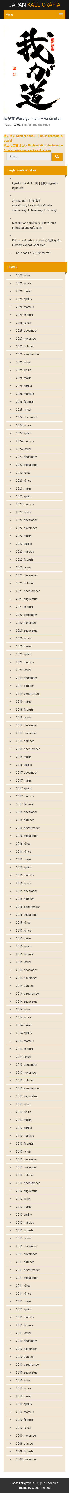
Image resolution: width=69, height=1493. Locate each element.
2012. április (24, 1214)
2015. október (25, 899)
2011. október (25, 1262)
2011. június (23, 1293)
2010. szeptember (28, 1364)
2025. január (23, 409)
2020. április (24, 654)
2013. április (24, 1128)
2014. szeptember (28, 993)
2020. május (23, 646)
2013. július (23, 1104)
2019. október (25, 686)
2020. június (23, 638)
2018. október (25, 741)
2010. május (23, 1396)
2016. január (23, 883)
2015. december (26, 891)
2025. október (25, 346)
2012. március (25, 1222)
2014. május (23, 1025)
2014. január (23, 1057)
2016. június (23, 851)
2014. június (23, 1017)
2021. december (26, 575)
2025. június (23, 370)
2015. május (23, 938)
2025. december (26, 330)
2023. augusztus (26, 465)
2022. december (26, 520)
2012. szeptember (28, 1183)
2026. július (23, 275)
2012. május (23, 1206)
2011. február (24, 1325)
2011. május (23, 1301)
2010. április (24, 1404)
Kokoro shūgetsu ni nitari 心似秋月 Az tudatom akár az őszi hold (36, 243)
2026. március (25, 307)
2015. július (23, 922)
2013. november (26, 1072)
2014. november (26, 978)
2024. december (26, 417)
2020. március (25, 662)
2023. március (25, 504)
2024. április (24, 433)
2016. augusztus (26, 836)
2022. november (26, 528)
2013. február (24, 1143)
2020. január (23, 670)
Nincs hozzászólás (37, 124)
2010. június (23, 1388)
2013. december (26, 1064)
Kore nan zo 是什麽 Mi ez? (33, 253)
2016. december (26, 812)
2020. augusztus (26, 630)
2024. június (23, 425)
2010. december (26, 1341)
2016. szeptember (28, 828)
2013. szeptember (28, 1088)
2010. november (26, 1349)
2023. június (23, 480)
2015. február (24, 954)
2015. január (23, 962)
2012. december (26, 1159)
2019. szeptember (28, 693)
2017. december (26, 772)
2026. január (23, 323)
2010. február (24, 1420)
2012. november (26, 1167)
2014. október (25, 986)
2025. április (24, 386)
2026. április (24, 299)
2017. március (25, 796)
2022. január (23, 567)
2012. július (23, 1199)
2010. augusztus (26, 1372)
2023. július (23, 472)
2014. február (24, 1049)
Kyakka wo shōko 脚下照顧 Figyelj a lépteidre (35, 186)
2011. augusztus (26, 1278)
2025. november (26, 338)
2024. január (23, 449)
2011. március (25, 1317)
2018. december (26, 725)
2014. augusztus (26, 1001)
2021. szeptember (28, 591)
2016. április (24, 867)
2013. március (25, 1135)
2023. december (26, 457)
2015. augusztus (26, 914)
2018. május (23, 757)
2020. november (26, 622)
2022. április (24, 544)
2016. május (23, 859)
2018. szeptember (28, 749)
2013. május (23, 1120)
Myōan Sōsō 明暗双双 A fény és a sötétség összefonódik (34, 225)
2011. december (26, 1246)
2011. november (26, 1254)
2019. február (24, 709)
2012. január (23, 1238)
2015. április (24, 946)
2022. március (25, 551)
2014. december (26, 970)
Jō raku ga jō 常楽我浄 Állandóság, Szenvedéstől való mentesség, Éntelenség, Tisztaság (34, 205)
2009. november (26, 1435)
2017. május (23, 780)
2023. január (23, 512)
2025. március (25, 394)
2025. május (23, 378)
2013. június (23, 1112)
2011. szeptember (28, 1270)
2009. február (24, 1451)
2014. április (24, 1033)
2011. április (24, 1309)
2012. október (25, 1175)
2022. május (23, 536)
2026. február (24, 315)
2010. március (25, 1412)
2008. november (26, 1459)
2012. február (24, 1230)
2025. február (24, 401)
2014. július (23, 1009)
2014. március (25, 1041)
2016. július (23, 843)
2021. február (24, 607)
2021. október (25, 583)
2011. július (23, 1285)
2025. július (23, 362)
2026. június (23, 283)
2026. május (23, 291)
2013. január (23, 1151)
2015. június (23, 930)
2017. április (24, 788)
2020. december (26, 615)
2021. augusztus (26, 599)
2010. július (23, 1380)
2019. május (23, 701)
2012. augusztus (26, 1191)
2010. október (25, 1356)
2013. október (25, 1080)
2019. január (23, 717)
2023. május (23, 488)
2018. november (26, 733)
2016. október (25, 820)
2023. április (24, 496)
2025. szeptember (28, 354)
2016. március (25, 875)
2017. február (24, 804)
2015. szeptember (28, 907)
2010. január (23, 1427)
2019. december (26, 678)
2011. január (23, 1333)
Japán (35, 4)
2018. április (24, 765)
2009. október (25, 1443)
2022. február (24, 559)
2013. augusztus (26, 1096)
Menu (9, 14)
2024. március (25, 441)
